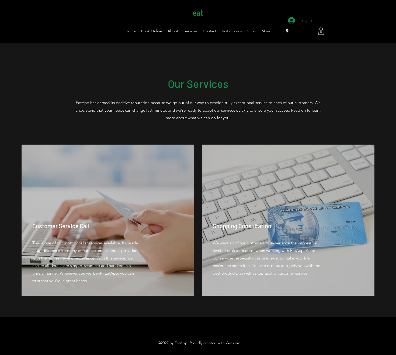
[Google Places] (287, 31)
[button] (321, 31)
